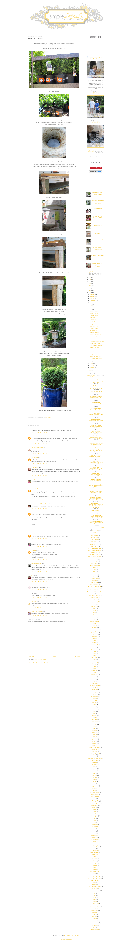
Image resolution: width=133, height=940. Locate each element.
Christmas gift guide (95, 631)
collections (94, 638)
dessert (95, 653)
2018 (90, 279)
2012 (90, 292)
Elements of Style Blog (96, 396)
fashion (94, 691)
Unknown (33, 436)
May (91, 309)
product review (94, 835)
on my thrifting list (94, 801)
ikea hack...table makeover (97, 255)
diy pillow (95, 664)
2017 (90, 281)
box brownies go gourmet (96, 358)
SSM (32, 585)
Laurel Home (96, 467)
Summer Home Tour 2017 (94, 878)
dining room (94, 657)
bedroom (94, 580)
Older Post (77, 656)
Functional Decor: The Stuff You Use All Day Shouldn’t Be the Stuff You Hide (96, 506)
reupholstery (95, 845)
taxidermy (94, 884)
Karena (33, 512)
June (91, 307)
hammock (94, 739)
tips (94, 895)
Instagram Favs (95, 760)
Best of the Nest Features (94, 586)
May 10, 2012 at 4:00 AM (39, 443)
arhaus (94, 567)
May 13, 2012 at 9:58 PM (39, 615)
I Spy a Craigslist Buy (95, 753)
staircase (95, 865)
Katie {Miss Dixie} (35, 479)
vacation (95, 908)
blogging (94, 599)
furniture (94, 715)
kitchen (94, 766)
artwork (94, 569)
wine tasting (95, 925)
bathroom (94, 576)
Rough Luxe (96, 461)
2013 (90, 290)
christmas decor (94, 629)
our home (94, 807)
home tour (94, 745)
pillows (94, 828)
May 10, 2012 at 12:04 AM (39, 432)
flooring (95, 704)
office (94, 798)
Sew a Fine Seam (35, 488)
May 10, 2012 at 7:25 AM (39, 500)
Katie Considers (96, 431)
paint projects (94, 813)
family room (95, 689)
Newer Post (31, 656)
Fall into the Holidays (95, 685)
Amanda (33, 542)
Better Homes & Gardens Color (94, 590)
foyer (95, 711)
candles (95, 617)
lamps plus (94, 771)
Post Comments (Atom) (40, 659)
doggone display (94, 315)
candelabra (94, 616)
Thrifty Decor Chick (96, 515)
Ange (32, 575)
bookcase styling (95, 602)
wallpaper (94, 916)
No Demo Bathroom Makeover (96, 511)
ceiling (94, 619)
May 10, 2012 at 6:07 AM (39, 463)
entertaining (94, 670)
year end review (95, 929)
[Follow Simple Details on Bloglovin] (95, 172)
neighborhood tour (94, 796)
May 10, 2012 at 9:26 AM (39, 559)
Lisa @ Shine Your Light (37, 447)
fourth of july (95, 709)
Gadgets (95, 717)
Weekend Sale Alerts (96, 393)
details (94, 655)
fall (94, 681)
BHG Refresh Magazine (95, 595)
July (91, 304)
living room (94, 775)
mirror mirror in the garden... (96, 345)
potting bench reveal (95, 324)
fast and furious (95, 693)
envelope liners (94, 674)
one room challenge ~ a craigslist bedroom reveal (97, 265)
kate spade (94, 764)
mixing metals (94, 785)
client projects (94, 634)
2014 (90, 288)
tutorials (95, 901)
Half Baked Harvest (96, 419)
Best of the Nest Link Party (94, 588)
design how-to (94, 649)
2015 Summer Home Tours (94, 548)
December (92, 294)
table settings (94, 880)
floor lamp (94, 702)
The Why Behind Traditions (96, 409)
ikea (94, 754)
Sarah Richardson (94, 852)
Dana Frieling (34, 457)
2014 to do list (94, 541)
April (91, 361)
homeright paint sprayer (95, 747)
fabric (94, 679)
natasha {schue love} (36, 611)
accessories (94, 559)
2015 (90, 285)
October (92, 298)
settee (94, 856)
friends (94, 713)
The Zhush (96, 385)
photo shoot (95, 824)
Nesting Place (96, 473)
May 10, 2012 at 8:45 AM (39, 538)
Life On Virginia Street (96, 391)
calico (94, 612)
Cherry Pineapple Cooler (96, 480)
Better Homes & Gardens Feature (95, 591)
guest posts (95, 736)
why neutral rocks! (94, 330)
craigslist (94, 642)
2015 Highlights (95, 546)
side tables (94, 858)
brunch (94, 608)
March (91, 363)
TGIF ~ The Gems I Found (94, 886)
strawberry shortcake (95, 871)
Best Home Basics (94, 584)
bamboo (95, 573)
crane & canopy (95, 644)
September (93, 300)
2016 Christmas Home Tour (94, 550)
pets (95, 822)
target (94, 882)
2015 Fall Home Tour (95, 544)
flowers (94, 706)
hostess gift (94, 749)
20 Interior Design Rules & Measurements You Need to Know (96, 492)
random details (94, 837)
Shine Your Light (96, 447)
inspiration (94, 756)
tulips (94, 899)
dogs (95, 666)
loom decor (94, 777)
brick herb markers (94, 332)
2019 (90, 277)
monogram (94, 788)
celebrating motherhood (95, 351)
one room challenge (94, 803)
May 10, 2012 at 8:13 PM (39, 597)
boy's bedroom (94, 606)
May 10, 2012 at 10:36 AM (39, 571)
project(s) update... (94, 328)
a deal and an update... (36, 38)
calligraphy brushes (94, 614)
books (94, 604)
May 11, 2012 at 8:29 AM (39, 607)
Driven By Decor (96, 490)
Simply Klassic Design (72, 935)
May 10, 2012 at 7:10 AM (39, 485)
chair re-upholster (94, 621)
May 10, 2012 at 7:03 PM (39, 589)
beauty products (95, 578)
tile (94, 893)
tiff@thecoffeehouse (36, 563)
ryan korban (95, 850)
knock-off (95, 768)
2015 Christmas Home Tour (94, 543)
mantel (94, 779)
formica (95, 708)
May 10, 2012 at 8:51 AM (39, 546)
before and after (94, 582)
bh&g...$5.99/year (94, 339)
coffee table (94, 636)
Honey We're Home (96, 425)
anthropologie (94, 563)
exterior (94, 677)
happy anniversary (94, 326)
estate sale (94, 676)
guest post (94, 734)
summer (95, 875)
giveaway (94, 730)
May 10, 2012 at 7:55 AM (39, 508)
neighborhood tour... (94, 347)
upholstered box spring (94, 905)
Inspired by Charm (96, 479)
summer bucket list (94, 311)
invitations (94, 762)
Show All (102, 527)
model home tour (95, 786)
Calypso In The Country (96, 497)
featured (95, 698)
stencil (94, 867)
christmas (94, 627)
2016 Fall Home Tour (95, 552)
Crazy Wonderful (96, 510)
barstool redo (95, 575)
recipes (94, 841)
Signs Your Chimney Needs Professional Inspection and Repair (96, 450)
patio (95, 820)
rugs (94, 848)
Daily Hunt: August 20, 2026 (96, 432)
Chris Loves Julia (95, 503)
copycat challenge (94, 313)
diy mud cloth (95, 662)
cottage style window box (96, 349)
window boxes (94, 922)
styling (94, 873)
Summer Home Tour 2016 (94, 876)
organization (94, 805)
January (92, 367)
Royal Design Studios (95, 846)
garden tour (95, 723)
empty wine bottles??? (95, 334)
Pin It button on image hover (67, 939)
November (92, 296)
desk (95, 651)
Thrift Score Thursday (94, 890)
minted (94, 781)
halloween (94, 738)
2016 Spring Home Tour (95, 554)
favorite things (94, 696)
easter (94, 668)
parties (94, 818)
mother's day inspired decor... (97, 341)
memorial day (93, 319)
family (94, 687)
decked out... (93, 317)
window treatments (94, 923)
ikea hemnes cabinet (98, 239)
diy (94, 659)
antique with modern (95, 565)
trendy (94, 897)
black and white (94, 597)
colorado (95, 640)
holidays (94, 743)
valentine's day (94, 910)
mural (94, 790)
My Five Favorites (94, 792)
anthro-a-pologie (95, 561)
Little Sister (34, 601)
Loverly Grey (96, 441)
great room (94, 732)
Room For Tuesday (96, 484)
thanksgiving (95, 888)
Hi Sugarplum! (96, 413)
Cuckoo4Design (96, 402)
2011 (90, 370)
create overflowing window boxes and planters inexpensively (97, 202)
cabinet (95, 610)
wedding (95, 918)
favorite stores (94, 694)
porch (94, 833)
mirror (94, 783)
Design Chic (96, 379)
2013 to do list (94, 537)
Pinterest (95, 830)
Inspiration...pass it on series (95, 758)
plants (94, 831)
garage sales (95, 721)
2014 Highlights (95, 539)
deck (94, 646)
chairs (94, 623)
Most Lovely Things (96, 455)
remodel (95, 843)
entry (94, 672)
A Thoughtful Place (96, 408)
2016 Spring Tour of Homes (94, 556)
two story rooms (95, 903)
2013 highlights (94, 535)
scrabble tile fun (93, 321)
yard (94, 927)
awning (94, 571)
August (92, 302)
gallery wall (94, 719)
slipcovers (94, 860)
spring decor (95, 863)
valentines (94, 912)
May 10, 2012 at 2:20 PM (39, 581)
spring (94, 861)
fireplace (95, 700)
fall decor (94, 683)
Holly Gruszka (34, 467)
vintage (95, 914)
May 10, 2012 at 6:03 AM (39, 453)
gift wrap (95, 726)
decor (94, 647)
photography (95, 826)
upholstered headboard (94, 907)
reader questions (95, 839)
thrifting (94, 891)
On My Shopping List (95, 800)
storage (95, 869)
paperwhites (95, 816)
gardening (94, 724)
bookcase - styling (94, 601)
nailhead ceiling (95, 794)
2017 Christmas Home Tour (94, 558)
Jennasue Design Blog (96, 521)
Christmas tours (95, 632)
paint (95, 811)
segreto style (95, 854)
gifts (94, 728)
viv (32, 534)
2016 (90, 283)
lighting (94, 773)
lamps (94, 770)
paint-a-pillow (95, 815)
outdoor (95, 809)
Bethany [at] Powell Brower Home (39, 503)
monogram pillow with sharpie (97, 336)
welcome (95, 920)
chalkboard (94, 625)
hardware (94, 741)
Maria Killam (96, 436)
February (92, 365)
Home (54, 656)
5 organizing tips (98, 208)
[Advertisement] (95, 47)
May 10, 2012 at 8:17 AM (39, 530)
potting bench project (95, 354)
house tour (94, 751)
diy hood (95, 661)
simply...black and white (95, 356)
